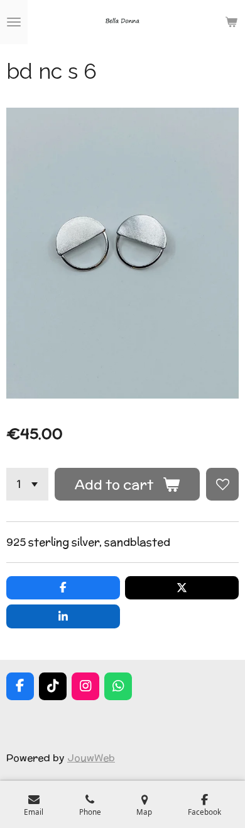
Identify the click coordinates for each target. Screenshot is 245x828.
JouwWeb (91, 757)
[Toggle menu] (14, 22)
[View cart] (231, 22)
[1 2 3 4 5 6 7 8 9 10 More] (27, 484)
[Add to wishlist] (222, 484)
